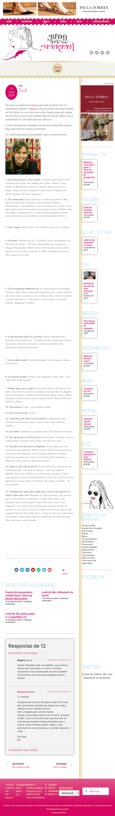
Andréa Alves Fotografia (92, 528)
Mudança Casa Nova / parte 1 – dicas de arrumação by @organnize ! (89, 171)
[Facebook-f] (97, 53)
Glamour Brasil (88, 550)
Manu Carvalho (88, 558)
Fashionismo (87, 544)
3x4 (20, 85)
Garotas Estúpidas (89, 547)
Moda (19, 791)
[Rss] (108, 53)
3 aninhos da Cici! (88, 389)
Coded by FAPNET (59, 813)
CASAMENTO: (96, 348)
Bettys (84, 536)
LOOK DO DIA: (97, 232)
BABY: (87, 380)
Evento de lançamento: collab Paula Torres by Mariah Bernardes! (19, 595)
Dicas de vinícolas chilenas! (88, 210)
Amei (65, 573)
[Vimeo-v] (102, 53)
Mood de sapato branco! (88, 421)
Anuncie (30, 785)
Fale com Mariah (35, 797)
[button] (16, 570)
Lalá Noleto (87, 552)
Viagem (9, 785)
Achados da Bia (88, 525)
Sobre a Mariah (34, 788)
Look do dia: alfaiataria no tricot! (89, 242)
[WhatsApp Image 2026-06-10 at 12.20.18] (97, 140)
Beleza (9, 797)
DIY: (85, 264)
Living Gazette (88, 555)
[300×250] (97, 111)
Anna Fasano (87, 531)
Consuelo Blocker (89, 539)
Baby (18, 788)
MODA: (89, 410)
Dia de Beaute (88, 542)
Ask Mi (85, 533)
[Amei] (63, 570)
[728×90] (57, 14)
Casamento (21, 785)
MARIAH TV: (94, 154)
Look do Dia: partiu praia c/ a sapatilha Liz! (20, 615)
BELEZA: (90, 313)
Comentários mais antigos (23, 652)
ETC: (86, 444)
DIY (7, 794)
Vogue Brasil (87, 563)
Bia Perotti (22, 692)
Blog (33, 108)
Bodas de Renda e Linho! (88, 358)
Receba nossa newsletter (34, 793)
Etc (18, 794)
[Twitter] (91, 53)
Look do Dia (9, 789)
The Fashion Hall (89, 560)
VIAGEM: (90, 199)
